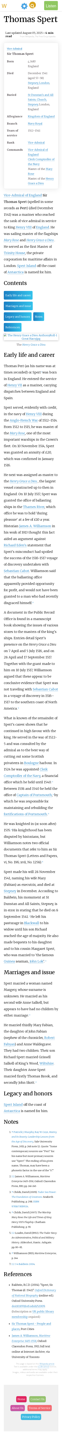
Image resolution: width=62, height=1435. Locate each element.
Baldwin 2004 (27, 1264)
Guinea (9, 961)
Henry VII (14, 385)
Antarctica (15, 272)
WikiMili (11, 5)
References (12, 327)
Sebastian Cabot (16, 571)
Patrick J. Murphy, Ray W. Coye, (34, 1137)
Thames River (33, 507)
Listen (51, 6)
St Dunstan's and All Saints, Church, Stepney (40, 99)
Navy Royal (35, 123)
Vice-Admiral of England (23, 195)
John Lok (36, 961)
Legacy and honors (17, 316)
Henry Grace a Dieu (40, 240)
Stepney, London (38, 83)
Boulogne (31, 763)
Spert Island (26, 266)
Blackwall (31, 923)
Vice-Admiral (14, 48)
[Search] (32, 5)
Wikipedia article (47, 1363)
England (42, 227)
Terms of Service (39, 1408)
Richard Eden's (15, 545)
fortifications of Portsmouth (25, 814)
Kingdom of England (41, 116)
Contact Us (37, 1399)
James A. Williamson (35, 526)
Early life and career (18, 295)
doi (14, 1306)
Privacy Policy (31, 1416)
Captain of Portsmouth (34, 795)
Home (21, 1399)
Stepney (10, 891)
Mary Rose (11, 240)
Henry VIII (24, 227)
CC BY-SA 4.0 (43, 1366)
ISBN (36, 1201)
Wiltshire (47, 1063)
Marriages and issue (18, 306)
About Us (17, 1408)
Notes (38, 316)
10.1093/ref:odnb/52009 (30, 1306)
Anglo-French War (24, 420)
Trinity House (14, 253)
